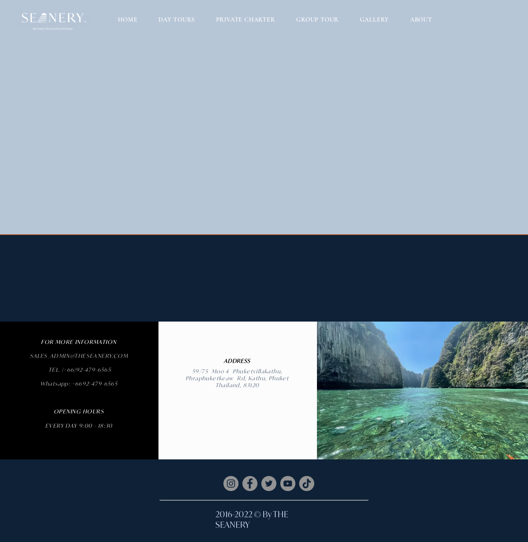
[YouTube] (287, 483)
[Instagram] (230, 483)
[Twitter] (268, 483)
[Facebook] (249, 483)
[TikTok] (306, 483)
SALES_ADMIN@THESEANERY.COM (79, 355)
